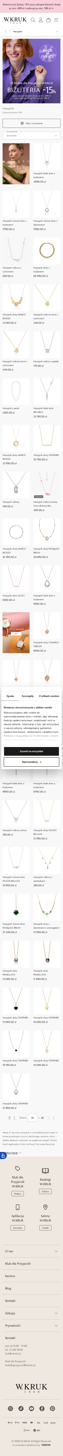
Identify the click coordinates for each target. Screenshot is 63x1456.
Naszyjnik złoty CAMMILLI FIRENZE (46, 644)
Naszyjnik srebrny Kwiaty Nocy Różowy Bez (45, 503)
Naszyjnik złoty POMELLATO (10, 972)
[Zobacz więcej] (57, 31)
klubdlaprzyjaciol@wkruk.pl (20, 1365)
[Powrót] (6, 31)
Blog (8, 1288)
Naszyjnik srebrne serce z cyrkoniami (45, 316)
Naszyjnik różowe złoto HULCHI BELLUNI (14, 879)
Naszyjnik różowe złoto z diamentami (45, 222)
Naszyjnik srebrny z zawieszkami (42, 879)
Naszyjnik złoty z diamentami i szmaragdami (46, 925)
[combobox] (31, 135)
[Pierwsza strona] (9, 1117)
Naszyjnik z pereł (11, 408)
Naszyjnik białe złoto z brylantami (44, 175)
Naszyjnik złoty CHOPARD (46, 455)
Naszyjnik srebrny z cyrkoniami (12, 269)
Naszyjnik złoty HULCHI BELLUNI (45, 832)
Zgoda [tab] (10, 696)
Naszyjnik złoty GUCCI (14, 595)
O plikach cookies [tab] (49, 696)
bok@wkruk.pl (13, 1353)
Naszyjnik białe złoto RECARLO (43, 410)
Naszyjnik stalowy (11, 501)
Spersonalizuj (29, 762)
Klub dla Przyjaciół (17, 1263)
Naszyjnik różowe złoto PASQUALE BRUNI (14, 925)
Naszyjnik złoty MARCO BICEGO (14, 316)
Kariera (10, 1276)
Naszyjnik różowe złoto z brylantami (14, 222)
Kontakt (10, 1301)
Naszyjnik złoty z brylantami (41, 269)
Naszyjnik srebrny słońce (15, 830)
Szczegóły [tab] (28, 696)
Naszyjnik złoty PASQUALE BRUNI (46, 550)
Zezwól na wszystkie (31, 751)
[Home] (15, 20)
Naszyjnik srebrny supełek (46, 361)
